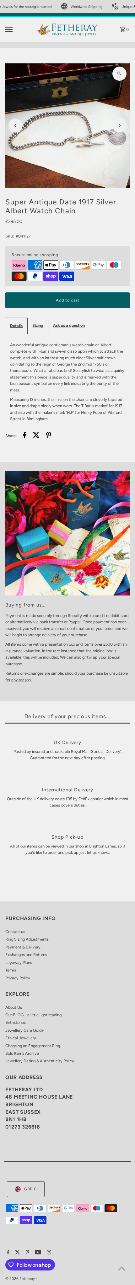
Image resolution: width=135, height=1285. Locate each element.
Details (16, 325)
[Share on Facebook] (24, 436)
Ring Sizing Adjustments (27, 939)
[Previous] (15, 126)
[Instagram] (48, 1253)
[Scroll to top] (122, 1268)
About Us (13, 1007)
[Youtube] (37, 1253)
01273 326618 (22, 1127)
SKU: (9, 236)
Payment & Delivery (22, 947)
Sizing (37, 325)
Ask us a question (69, 325)
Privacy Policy (17, 978)
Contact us (15, 931)
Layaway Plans (18, 962)
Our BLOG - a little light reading (33, 1014)
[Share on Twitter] (36, 436)
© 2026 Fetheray (20, 1278)
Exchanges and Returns (26, 954)
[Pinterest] (26, 1253)
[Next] (119, 126)
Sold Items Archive (22, 1053)
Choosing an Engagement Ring (32, 1045)
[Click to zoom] (119, 74)
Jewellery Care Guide (24, 1030)
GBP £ (30, 1189)
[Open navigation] (18, 29)
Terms (10, 970)
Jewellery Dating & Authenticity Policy (39, 1061)
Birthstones (15, 1022)
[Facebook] (7, 1253)
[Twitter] (17, 1253)
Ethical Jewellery (20, 1038)
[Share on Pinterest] (48, 436)
